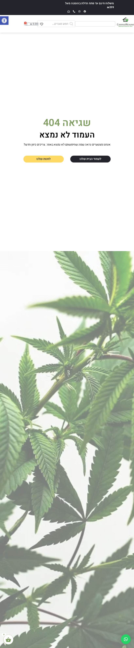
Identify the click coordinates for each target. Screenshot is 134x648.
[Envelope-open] (68, 11)
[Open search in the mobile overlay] (56, 24)
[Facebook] (85, 11)
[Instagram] (79, 11)
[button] (4, 20)
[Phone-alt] (74, 11)
